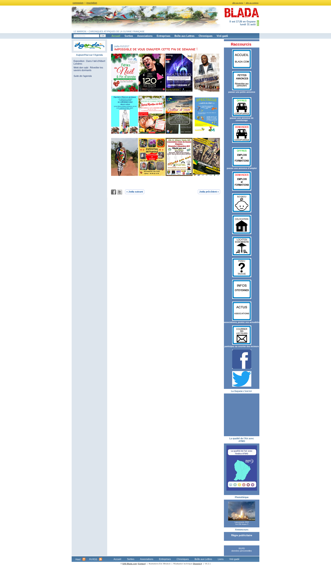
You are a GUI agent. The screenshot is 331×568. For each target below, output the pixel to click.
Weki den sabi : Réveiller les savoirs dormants (88, 69)
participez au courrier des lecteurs (241, 346)
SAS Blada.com (129, 564)
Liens (221, 559)
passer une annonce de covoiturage (241, 119)
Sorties (129, 35)
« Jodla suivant (134, 192)
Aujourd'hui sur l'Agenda (89, 55)
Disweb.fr (197, 564)
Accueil (115, 35)
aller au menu (237, 3)
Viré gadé (222, 35)
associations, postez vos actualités (241, 322)
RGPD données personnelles (241, 549)
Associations (144, 35)
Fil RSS (93, 559)
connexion (78, 3)
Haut (77, 559)
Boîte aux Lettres (184, 35)
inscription (91, 3)
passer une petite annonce (241, 92)
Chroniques (205, 35)
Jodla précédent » (209, 192)
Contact (141, 564)
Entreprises (163, 35)
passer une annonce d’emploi (242, 168)
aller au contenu (252, 3)
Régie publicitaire (241, 535)
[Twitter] (119, 192)
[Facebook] (113, 192)
